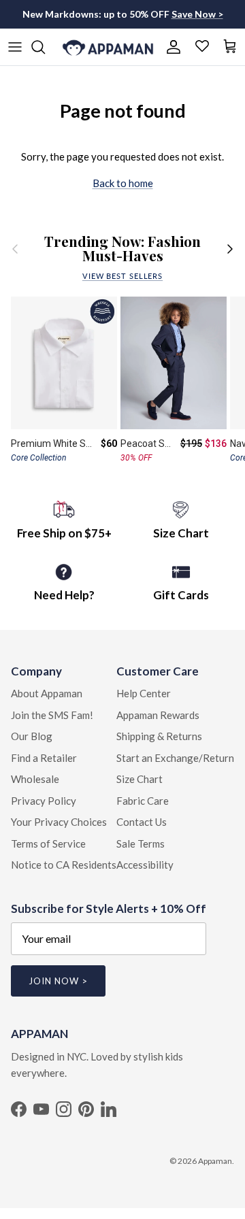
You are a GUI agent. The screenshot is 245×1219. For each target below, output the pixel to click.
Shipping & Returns (159, 736)
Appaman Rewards (157, 715)
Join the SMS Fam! (52, 715)
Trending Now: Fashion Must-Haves (122, 249)
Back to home (123, 183)
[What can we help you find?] (45, 47)
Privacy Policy (43, 801)
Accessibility (145, 864)
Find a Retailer (44, 758)
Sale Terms (140, 843)
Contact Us (141, 822)
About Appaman (46, 693)
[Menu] (15, 47)
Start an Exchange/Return (175, 758)
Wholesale (35, 779)
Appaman (215, 1161)
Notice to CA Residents (63, 864)
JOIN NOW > (58, 980)
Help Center (143, 693)
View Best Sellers (122, 275)
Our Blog (31, 736)
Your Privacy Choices (59, 822)
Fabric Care (142, 801)
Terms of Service (48, 843)
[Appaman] (108, 47)
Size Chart (139, 779)
